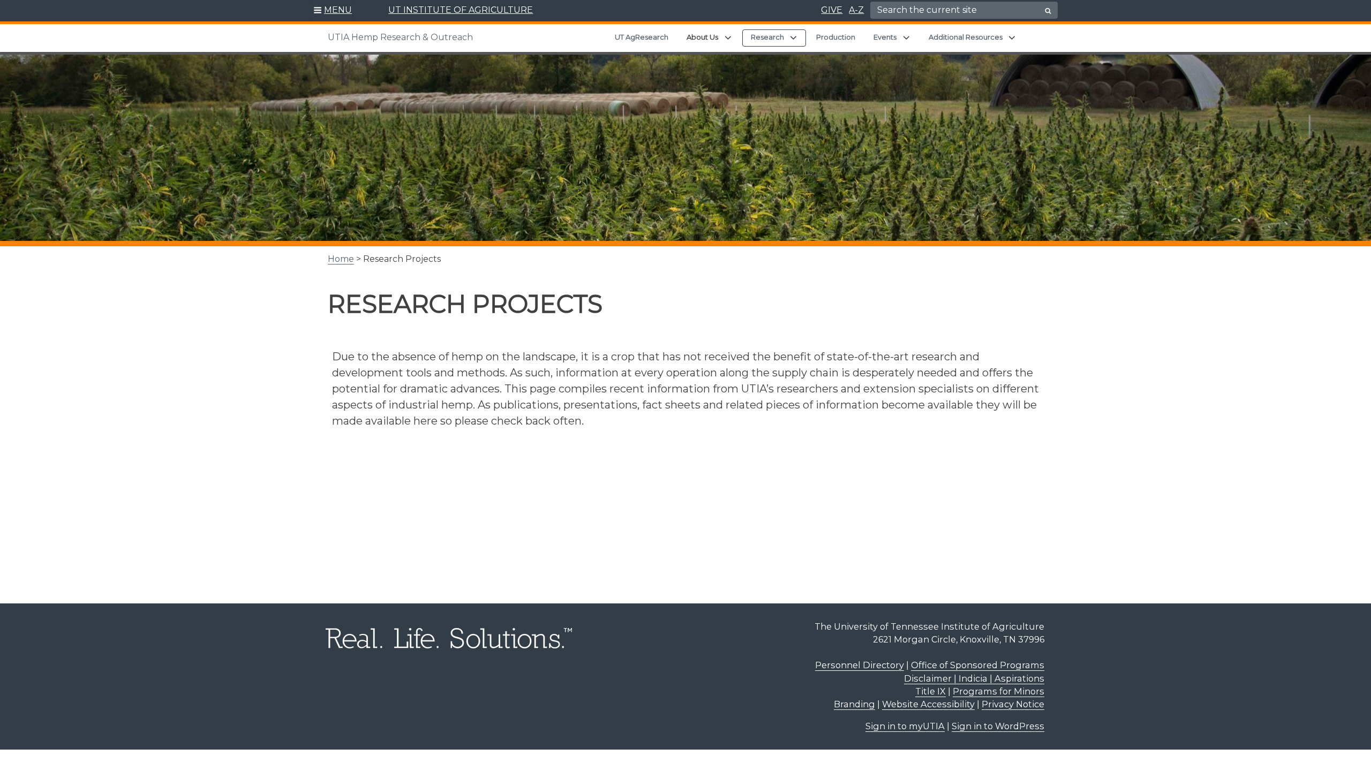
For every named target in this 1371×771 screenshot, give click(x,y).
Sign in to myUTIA (905, 726)
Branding (854, 704)
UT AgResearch (641, 37)
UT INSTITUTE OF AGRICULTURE (460, 10)
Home (341, 259)
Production (835, 37)
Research (767, 37)
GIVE (831, 10)
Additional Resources (966, 37)
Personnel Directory (859, 665)
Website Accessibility (928, 704)
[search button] (1048, 11)
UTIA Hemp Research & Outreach (400, 37)
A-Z (856, 10)
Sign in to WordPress (998, 726)
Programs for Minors (998, 691)
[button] (333, 10)
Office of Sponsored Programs (977, 665)
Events (885, 37)
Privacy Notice (1013, 704)
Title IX (930, 691)
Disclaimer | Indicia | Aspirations (974, 678)
